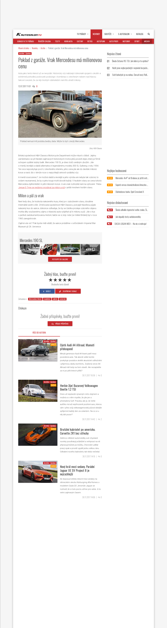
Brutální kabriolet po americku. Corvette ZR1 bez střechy (77, 431)
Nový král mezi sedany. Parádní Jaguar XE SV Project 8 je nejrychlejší (77, 470)
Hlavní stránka (23, 48)
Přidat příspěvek (61, 323)
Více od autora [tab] (39, 332)
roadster (47, 299)
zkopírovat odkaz (69, 291)
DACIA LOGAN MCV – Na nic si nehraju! (130, 223)
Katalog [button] (139, 34)
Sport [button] (137, 41)
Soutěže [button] (107, 34)
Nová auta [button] (68, 41)
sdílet (48, 291)
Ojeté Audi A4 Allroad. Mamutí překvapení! (77, 347)
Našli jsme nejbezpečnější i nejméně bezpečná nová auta (134, 68)
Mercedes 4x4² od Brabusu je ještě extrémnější (134, 178)
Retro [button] (89, 41)
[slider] (60, 279)
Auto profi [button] (113, 41)
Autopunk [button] (101, 41)
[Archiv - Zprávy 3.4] (37, 390)
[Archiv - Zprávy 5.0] (37, 434)
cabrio (55, 299)
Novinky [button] (96, 34)
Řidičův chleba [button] (44, 41)
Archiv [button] (147, 41)
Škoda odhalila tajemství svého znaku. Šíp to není (134, 210)
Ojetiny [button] (80, 41)
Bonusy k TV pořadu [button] (25, 41)
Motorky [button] (126, 41)
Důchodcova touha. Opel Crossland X (129, 191)
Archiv (43, 48)
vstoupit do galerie (60, 259)
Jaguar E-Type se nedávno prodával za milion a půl (41, 187)
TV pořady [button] (81, 34)
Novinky (35, 48)
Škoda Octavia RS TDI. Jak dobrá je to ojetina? (130, 61)
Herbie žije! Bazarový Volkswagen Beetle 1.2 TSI (79, 387)
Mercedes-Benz (35, 299)
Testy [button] (57, 41)
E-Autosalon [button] (123, 34)
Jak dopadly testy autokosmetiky (128, 216)
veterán (63, 299)
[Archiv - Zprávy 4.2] (37, 350)
